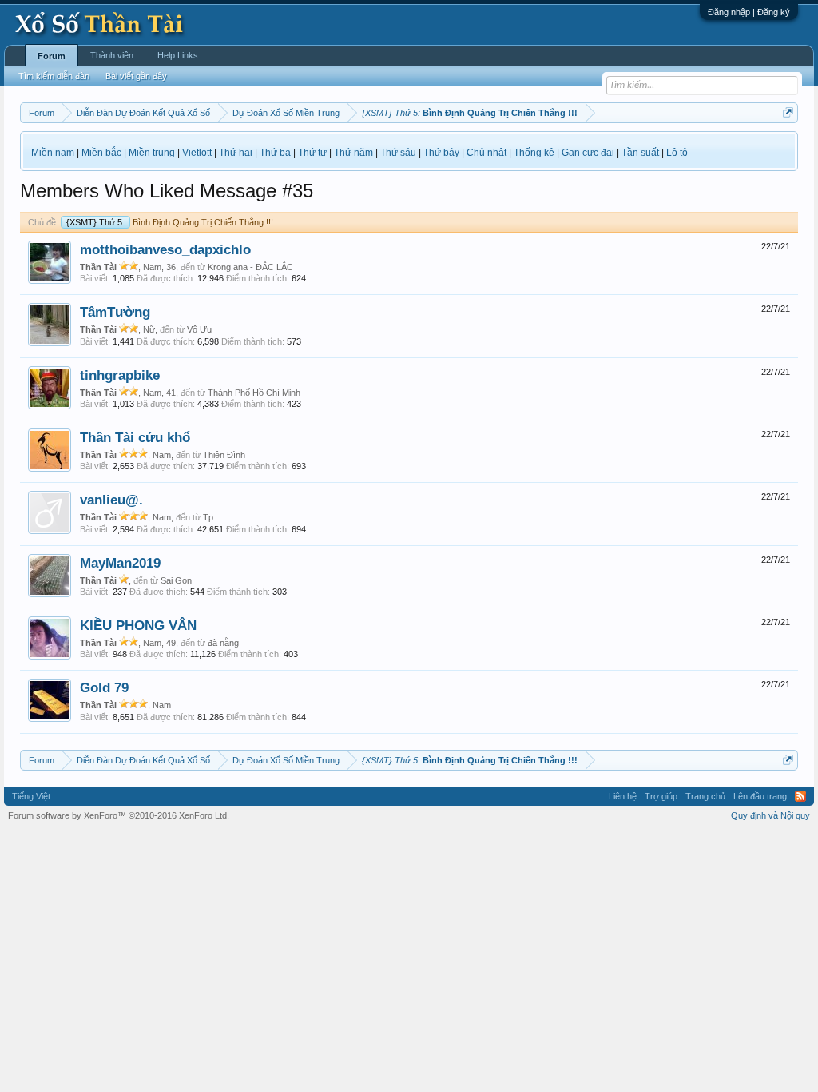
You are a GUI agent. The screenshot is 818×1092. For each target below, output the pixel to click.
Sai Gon (176, 580)
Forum (52, 56)
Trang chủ (705, 796)
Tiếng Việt (31, 796)
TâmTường (115, 312)
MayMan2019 (120, 563)
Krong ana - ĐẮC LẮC (250, 267)
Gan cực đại (588, 152)
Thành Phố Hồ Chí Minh (254, 392)
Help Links (177, 55)
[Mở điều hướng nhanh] (788, 112)
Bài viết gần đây (136, 76)
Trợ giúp (661, 796)
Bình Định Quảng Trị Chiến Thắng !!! (169, 222)
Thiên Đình (224, 455)
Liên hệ (623, 796)
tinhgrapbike (120, 375)
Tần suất (640, 152)
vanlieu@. (111, 500)
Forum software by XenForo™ (118, 815)
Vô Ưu (199, 329)
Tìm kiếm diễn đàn (53, 76)
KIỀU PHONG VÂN (138, 625)
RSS (800, 796)
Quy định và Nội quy (770, 815)
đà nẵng (223, 643)
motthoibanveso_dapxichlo (165, 249)
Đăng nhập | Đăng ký (749, 12)
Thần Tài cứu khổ (135, 437)
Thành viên (111, 55)
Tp (208, 517)
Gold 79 (104, 687)
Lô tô (677, 152)
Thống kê (534, 152)
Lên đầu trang (760, 796)
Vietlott (197, 152)
